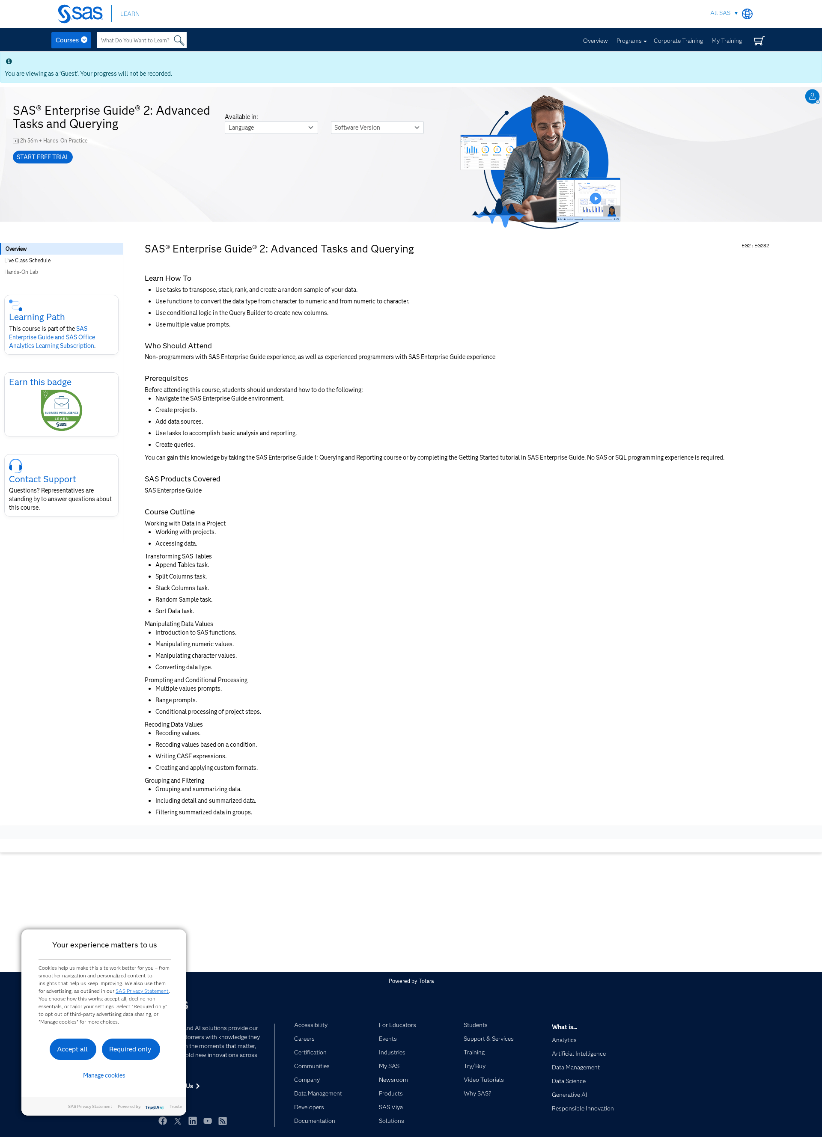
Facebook (162, 1120)
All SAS (720, 13)
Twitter (177, 1120)
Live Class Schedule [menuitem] (27, 260)
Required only (130, 1049)
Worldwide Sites (747, 14)
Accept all (72, 1049)
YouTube (207, 1120)
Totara (426, 981)
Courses (67, 40)
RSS (222, 1120)
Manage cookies (104, 1075)
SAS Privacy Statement (142, 991)
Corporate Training (678, 41)
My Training (727, 41)
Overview (595, 41)
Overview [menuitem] (16, 249)
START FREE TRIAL (43, 157)
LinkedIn (192, 1120)
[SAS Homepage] (84, 14)
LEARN (130, 14)
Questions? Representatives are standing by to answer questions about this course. (60, 499)
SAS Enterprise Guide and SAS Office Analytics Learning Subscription (52, 337)
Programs (629, 41)
